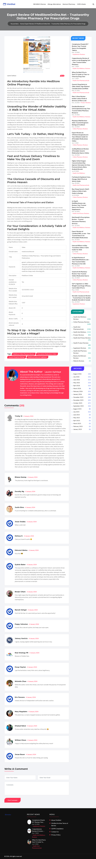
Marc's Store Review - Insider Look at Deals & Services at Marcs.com (79, 98)
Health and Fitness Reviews (82, 339)
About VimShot (56, 820)
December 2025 (82, 397)
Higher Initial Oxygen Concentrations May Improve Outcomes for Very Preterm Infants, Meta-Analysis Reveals (81, 165)
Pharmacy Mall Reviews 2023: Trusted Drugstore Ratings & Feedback (80, 123)
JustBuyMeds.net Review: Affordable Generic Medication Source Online (80, 151)
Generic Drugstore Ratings (17, 357)
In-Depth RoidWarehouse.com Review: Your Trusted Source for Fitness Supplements (79, 205)
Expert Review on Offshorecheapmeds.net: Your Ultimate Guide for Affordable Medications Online (80, 137)
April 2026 (82, 385)
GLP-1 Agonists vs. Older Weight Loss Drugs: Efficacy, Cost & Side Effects (81, 286)
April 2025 (82, 420)
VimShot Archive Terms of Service (59, 824)
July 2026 (82, 377)
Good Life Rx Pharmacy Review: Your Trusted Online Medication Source (80, 274)
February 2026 (82, 391)
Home (22, 24)
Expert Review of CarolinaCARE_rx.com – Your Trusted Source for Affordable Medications (81, 234)
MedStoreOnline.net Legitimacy (37, 357)
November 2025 (82, 400)
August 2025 (82, 409)
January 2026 (82, 394)
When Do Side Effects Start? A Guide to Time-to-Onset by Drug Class (81, 74)
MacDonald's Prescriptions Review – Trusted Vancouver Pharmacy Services (81, 220)
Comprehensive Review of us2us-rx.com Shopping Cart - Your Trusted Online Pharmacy (81, 61)
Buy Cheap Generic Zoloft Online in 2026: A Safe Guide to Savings (80, 191)
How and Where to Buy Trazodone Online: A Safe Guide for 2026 (80, 247)
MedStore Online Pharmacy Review (23, 354)
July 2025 (82, 412)
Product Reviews (82, 335)
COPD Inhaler (81, 4)
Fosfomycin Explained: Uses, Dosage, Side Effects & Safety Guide (81, 179)
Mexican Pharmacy (69, 4)
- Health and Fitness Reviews (80, 213)
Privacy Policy (55, 835)
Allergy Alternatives (54, 4)
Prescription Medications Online (47, 354)
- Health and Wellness (78, 173)
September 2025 (82, 406)
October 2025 (82, 403)
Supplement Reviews (82, 348)
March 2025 (82, 423)
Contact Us (55, 832)
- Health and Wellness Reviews (81, 68)
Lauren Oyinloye (11, 75)
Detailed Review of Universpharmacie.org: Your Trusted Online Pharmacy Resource (81, 110)
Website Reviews (82, 361)
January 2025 (82, 429)
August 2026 (82, 374)
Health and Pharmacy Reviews (82, 352)
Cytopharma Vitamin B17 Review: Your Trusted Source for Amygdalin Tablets (80, 47)
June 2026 (82, 380)
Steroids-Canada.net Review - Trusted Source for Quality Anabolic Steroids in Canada (81, 298)
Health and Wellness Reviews (82, 318)
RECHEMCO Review (39, 4)
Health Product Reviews (82, 344)
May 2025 (82, 417)
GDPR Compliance (57, 828)
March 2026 (82, 388)
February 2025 (82, 426)
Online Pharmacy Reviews (82, 323)
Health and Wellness (82, 332)
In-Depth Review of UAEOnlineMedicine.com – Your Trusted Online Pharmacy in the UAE (80, 261)
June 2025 (82, 415)
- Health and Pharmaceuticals (80, 80)
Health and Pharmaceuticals (82, 328)
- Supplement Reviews (78, 54)
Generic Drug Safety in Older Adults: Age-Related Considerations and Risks (80, 86)
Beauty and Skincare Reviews (82, 357)
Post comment (12, 800)
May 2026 (82, 382)
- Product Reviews (85, 102)
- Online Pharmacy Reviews (80, 129)
